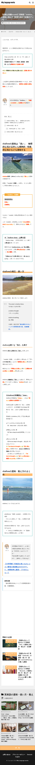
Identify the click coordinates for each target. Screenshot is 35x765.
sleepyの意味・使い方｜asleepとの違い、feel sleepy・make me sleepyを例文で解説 (8, 738)
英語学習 (21, 23)
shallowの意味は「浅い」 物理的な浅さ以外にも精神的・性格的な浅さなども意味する (17, 121)
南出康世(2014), (24, 324)
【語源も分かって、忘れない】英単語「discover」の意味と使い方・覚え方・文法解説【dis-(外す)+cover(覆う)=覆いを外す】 (25, 673)
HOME (4, 31)
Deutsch (29, 754)
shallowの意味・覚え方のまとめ (14, 131)
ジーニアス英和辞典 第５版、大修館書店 (19, 326)
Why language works (8, 2)
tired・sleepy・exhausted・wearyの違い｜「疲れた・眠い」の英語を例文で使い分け (9, 716)
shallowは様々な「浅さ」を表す (15, 128)
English (17, 756)
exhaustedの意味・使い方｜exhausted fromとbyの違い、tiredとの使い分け (26, 737)
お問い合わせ (6, 754)
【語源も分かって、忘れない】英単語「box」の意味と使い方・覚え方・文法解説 (25, 644)
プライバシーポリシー (18, 754)
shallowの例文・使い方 (11, 125)
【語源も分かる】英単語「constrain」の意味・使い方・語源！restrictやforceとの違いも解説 (25, 658)
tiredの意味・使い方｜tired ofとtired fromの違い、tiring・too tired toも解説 (25, 715)
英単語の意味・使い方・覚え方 (11, 23)
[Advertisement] (17, 611)
